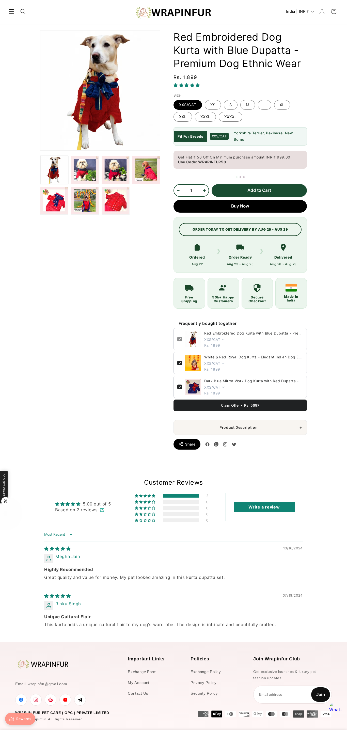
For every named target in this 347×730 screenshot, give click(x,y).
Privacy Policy (204, 682)
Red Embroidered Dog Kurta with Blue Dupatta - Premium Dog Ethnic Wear (253, 333)
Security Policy (204, 693)
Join (320, 694)
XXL (182, 117)
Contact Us (138, 693)
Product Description (238, 427)
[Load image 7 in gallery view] (116, 200)
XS (212, 105)
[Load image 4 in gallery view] (146, 170)
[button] (11, 11)
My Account (138, 682)
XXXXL (230, 117)
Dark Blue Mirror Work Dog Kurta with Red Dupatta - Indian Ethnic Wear (253, 381)
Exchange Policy (206, 672)
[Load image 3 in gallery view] (116, 170)
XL (282, 105)
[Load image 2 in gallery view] (85, 170)
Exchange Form (142, 672)
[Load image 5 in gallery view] (54, 200)
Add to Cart (259, 190)
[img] (57, 548)
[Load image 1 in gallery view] (54, 170)
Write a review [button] (264, 507)
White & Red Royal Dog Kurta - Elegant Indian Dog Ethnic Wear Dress (253, 357)
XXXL (205, 117)
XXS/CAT (187, 105)
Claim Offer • (240, 405)
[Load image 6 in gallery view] (85, 200)
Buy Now (240, 206)
